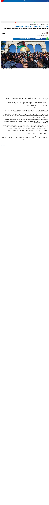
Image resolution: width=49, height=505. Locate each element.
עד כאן (37, 35)
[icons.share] (1, 1)
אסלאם (41, 35)
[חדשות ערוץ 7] (24, 1)
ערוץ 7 (46, 24)
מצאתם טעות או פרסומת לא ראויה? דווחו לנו (24, 144)
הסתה (45, 35)
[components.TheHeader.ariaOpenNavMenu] (41, 1)
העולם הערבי (42, 24)
